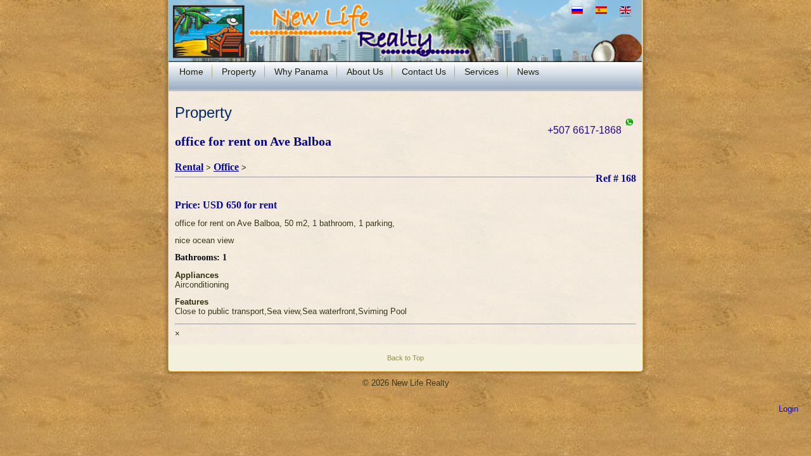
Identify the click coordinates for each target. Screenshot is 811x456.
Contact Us (424, 71)
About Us (365, 71)
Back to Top (405, 358)
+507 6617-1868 (585, 130)
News (528, 71)
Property (239, 71)
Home (191, 71)
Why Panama (301, 71)
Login (788, 409)
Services (481, 71)
